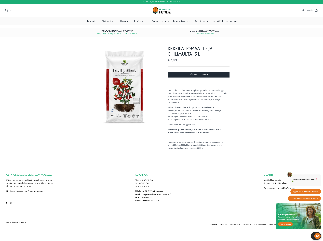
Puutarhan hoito (159, 21)
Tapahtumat (200, 21)
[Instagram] (11, 203)
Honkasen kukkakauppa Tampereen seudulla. (26, 191)
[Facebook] (7, 203)
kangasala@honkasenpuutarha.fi (156, 194)
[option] (124, 87)
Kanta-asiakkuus (180, 21)
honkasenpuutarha (19, 222)
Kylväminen (139, 21)
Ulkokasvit (90, 21)
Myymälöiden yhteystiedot (224, 21)
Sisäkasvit (106, 21)
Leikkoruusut (123, 21)
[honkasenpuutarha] (161, 10)
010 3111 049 (146, 197)
